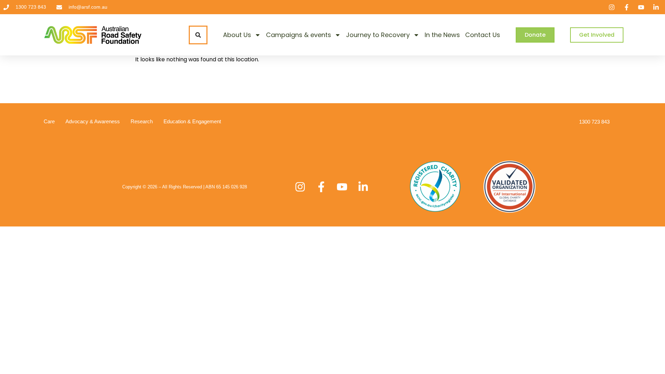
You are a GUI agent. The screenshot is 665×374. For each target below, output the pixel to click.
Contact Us (482, 34)
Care (49, 121)
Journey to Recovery (378, 34)
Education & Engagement (192, 121)
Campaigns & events (298, 34)
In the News (442, 34)
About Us (237, 34)
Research (142, 121)
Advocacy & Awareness (92, 121)
